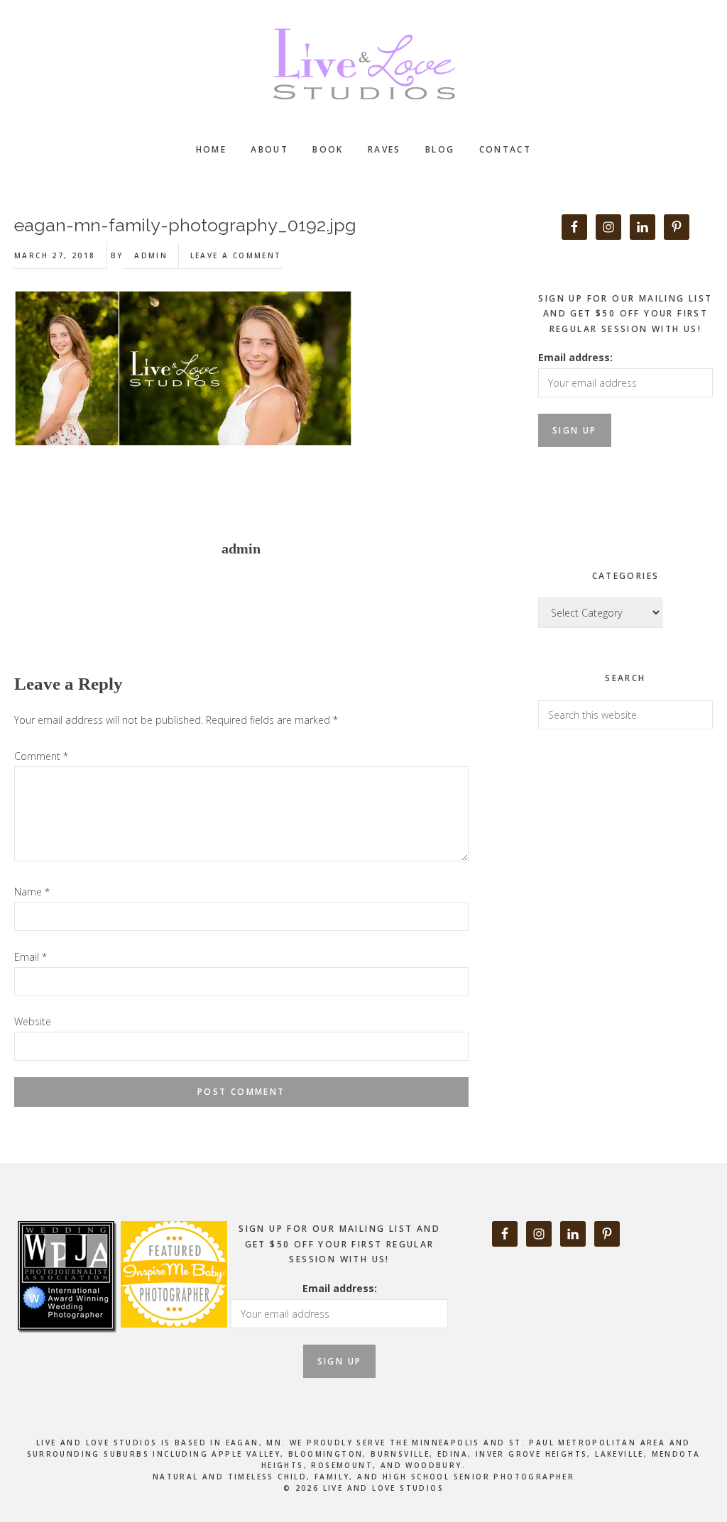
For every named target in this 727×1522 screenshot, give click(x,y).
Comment (41, 756)
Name (32, 891)
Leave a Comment (236, 255)
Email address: (575, 357)
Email (30, 957)
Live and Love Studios (363, 63)
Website (32, 1021)
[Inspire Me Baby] (172, 1343)
